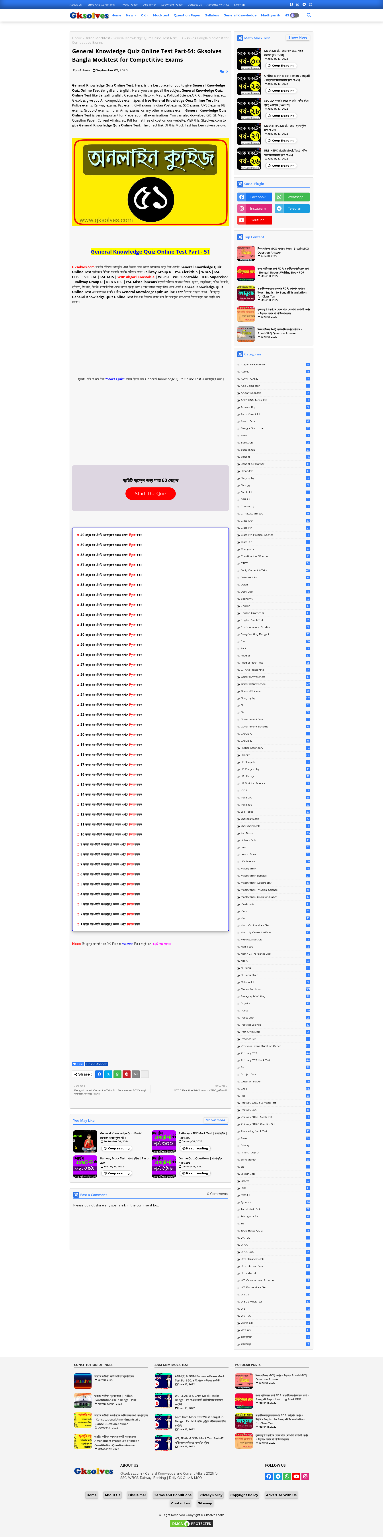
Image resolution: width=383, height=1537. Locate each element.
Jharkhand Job (275, 826)
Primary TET (275, 1053)
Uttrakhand (275, 1273)
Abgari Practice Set (275, 364)
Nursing (275, 967)
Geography (275, 698)
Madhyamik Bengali (275, 875)
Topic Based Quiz (275, 1230)
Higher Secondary (275, 747)
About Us (76, 4)
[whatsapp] (298, 4)
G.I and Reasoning (275, 669)
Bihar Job (275, 471)
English (275, 605)
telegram (295, 209)
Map (275, 911)
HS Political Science (275, 783)
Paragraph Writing (275, 996)
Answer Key (275, 407)
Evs (275, 641)
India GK (275, 797)
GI (275, 705)
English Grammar (275, 613)
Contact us (195, 4)
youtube (257, 220)
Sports (275, 1180)
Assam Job (275, 421)
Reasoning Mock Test (275, 1131)
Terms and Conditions (100, 4)
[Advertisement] (150, 340)
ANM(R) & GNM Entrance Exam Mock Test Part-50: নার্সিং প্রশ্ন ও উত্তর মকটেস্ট (200, 1378)
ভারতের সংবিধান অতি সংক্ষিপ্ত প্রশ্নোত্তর (114, 1376)
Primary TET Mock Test (275, 1060)
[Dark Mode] (309, 15)
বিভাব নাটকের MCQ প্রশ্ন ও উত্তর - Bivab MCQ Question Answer (283, 250)
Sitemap (239, 4)
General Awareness (275, 676)
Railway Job (275, 1109)
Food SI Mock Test (275, 662)
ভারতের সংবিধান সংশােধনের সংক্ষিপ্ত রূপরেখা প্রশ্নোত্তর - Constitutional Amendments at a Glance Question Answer (121, 1419)
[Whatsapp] (117, 1074)
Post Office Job (275, 1031)
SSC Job (275, 1195)
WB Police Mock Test (275, 1287)
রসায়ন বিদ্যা (275, 1344)
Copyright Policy (172, 4)
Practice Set (275, 1038)
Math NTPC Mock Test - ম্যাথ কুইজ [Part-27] (285, 128)
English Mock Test (275, 620)
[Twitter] (108, 1074)
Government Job (275, 719)
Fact (275, 648)
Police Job (275, 1017)
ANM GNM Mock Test (275, 400)
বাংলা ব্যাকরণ (275, 1337)
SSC (275, 1188)
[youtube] (296, 1476)
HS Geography (275, 769)
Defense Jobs (275, 577)
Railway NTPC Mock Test (275, 1117)
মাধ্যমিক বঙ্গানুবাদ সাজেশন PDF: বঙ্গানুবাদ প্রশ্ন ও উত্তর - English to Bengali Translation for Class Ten (282, 292)
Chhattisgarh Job (275, 513)
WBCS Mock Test (275, 1301)
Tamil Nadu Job (275, 1209)
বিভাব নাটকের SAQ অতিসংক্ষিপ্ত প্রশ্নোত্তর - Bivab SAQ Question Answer (280, 331)
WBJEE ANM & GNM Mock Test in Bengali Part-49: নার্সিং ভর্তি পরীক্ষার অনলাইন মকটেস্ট (199, 1400)
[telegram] (304, 4)
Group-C (275, 733)
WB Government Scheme (275, 1280)
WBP (275, 1308)
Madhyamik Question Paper (275, 897)
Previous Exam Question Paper (275, 1046)
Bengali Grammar (275, 463)
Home (116, 15)
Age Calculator (275, 385)
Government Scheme (275, 726)
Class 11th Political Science (275, 534)
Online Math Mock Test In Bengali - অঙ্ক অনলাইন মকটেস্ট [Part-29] (287, 78)
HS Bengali (275, 762)
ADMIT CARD (275, 378)
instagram (258, 209)
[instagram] (310, 4)
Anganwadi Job (275, 392)
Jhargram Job (275, 818)
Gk (275, 712)
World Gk (275, 1322)
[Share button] (145, 1074)
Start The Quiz (150, 493)
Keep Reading (283, 65)
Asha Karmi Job (275, 414)
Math (275, 918)
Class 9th (275, 542)
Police (275, 1010)
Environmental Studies (275, 627)
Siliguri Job (275, 1173)
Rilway (275, 1145)
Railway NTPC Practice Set (275, 1124)
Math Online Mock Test (275, 925)
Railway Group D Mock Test (275, 1102)
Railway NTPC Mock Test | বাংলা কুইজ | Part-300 (203, 1135)
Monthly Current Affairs (275, 932)
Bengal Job (275, 449)
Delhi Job (275, 591)
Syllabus (212, 15)
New (129, 15)
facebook (258, 197)
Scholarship (275, 1159)
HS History (275, 776)
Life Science (275, 861)
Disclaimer (150, 4)
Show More (297, 37)
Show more (215, 1120)
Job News (275, 833)
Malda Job (275, 904)
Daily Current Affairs (275, 570)
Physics (275, 1003)
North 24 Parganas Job (275, 953)
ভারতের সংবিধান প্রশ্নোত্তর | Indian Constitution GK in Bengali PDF (115, 1398)
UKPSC (275, 1237)
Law (275, 847)
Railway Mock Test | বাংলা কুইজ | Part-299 (124, 1160)
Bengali (275, 456)
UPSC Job (275, 1251)
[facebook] (291, 4)
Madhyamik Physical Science (275, 889)
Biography (275, 478)
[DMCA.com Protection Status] (191, 1527)
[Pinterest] (127, 1074)
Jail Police (275, 811)
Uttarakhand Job (275, 1266)
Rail (275, 1095)
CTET (275, 563)
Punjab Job (275, 1074)
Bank (275, 435)
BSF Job (275, 499)
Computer (275, 549)
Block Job (275, 492)
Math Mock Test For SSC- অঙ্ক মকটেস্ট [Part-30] (283, 53)
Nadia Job (275, 946)
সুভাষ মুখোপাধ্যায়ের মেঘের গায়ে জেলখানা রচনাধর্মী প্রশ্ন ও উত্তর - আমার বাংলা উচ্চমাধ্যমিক (284, 311)
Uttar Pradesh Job (275, 1259)
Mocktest (161, 15)
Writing (275, 1330)
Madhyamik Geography (275, 882)
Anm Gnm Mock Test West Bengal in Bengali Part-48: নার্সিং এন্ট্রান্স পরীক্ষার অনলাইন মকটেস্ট (200, 1421)
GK (143, 15)
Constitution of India (275, 556)
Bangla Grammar (275, 428)
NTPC (275, 960)
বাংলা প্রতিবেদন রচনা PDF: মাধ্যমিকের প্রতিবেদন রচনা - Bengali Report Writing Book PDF (283, 270)
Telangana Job (275, 1216)
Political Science (275, 1024)
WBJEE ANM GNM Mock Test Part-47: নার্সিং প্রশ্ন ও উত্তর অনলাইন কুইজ (199, 1440)
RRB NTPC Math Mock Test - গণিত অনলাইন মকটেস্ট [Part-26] (285, 152)
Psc (275, 1067)
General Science (275, 691)
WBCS (275, 1294)
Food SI (275, 655)
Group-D (275, 740)
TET (275, 1223)
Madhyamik (270, 15)
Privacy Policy (128, 4)
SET (275, 1166)
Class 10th (275, 520)
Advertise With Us (218, 4)
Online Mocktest (97, 38)
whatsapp (295, 197)
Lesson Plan (275, 854)
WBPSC (275, 1315)
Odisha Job (275, 982)
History (275, 755)
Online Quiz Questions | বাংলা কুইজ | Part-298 (202, 1160)
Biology (275, 485)
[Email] (136, 1074)
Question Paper (187, 15)
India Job (275, 804)
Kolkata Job (275, 840)
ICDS (275, 790)
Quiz (275, 1088)
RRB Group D (275, 1152)
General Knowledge (240, 15)
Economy (275, 598)
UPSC (275, 1244)
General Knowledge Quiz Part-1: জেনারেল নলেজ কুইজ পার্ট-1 (122, 1135)
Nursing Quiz (275, 975)
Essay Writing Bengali (275, 634)
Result (275, 1138)
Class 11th (275, 527)
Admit (275, 371)
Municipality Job (275, 939)
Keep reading (119, 1148)
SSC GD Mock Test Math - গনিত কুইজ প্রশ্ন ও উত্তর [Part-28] (286, 103)
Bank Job (275, 442)
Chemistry (275, 506)
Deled (275, 584)
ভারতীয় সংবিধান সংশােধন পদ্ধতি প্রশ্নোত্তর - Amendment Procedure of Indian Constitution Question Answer (116, 1441)
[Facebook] (99, 1074)
